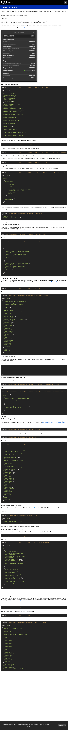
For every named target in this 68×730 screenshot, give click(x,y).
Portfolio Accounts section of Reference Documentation (34, 230)
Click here (36, 507)
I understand (62, 725)
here (15, 12)
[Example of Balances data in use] (19, 56)
